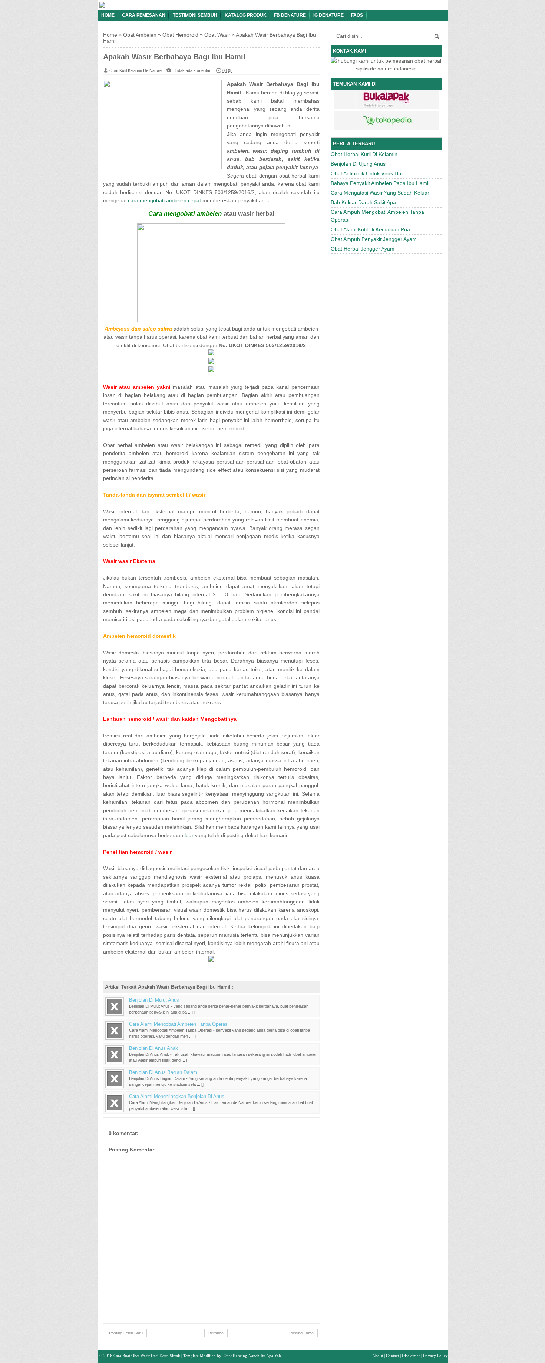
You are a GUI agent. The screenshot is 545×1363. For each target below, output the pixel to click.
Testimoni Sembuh (195, 15)
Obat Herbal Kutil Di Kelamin (364, 154)
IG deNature (328, 15)
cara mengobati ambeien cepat (164, 200)
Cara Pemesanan (143, 15)
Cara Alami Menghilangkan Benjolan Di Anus (176, 1096)
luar (189, 835)
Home (108, 15)
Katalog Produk (246, 15)
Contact (392, 1355)
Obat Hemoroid (180, 35)
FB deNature (290, 15)
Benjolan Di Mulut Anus (154, 1000)
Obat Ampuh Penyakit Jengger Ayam (374, 239)
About (377, 1355)
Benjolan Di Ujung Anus (358, 164)
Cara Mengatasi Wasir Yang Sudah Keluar (380, 193)
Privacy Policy (435, 1355)
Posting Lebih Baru (126, 1333)
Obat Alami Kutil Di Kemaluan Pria (370, 229)
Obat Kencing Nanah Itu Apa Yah (252, 1355)
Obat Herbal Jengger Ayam (362, 249)
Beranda (216, 1333)
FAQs (357, 15)
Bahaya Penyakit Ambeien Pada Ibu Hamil (380, 183)
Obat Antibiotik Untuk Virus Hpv (367, 173)
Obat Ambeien (139, 35)
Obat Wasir (217, 35)
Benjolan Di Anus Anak (153, 1048)
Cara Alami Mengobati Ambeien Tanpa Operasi (179, 1024)
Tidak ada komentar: (193, 70)
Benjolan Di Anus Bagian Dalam (163, 1072)
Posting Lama (301, 1333)
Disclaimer (411, 1355)
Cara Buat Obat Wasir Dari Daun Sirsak (146, 1355)
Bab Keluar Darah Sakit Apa (363, 202)
